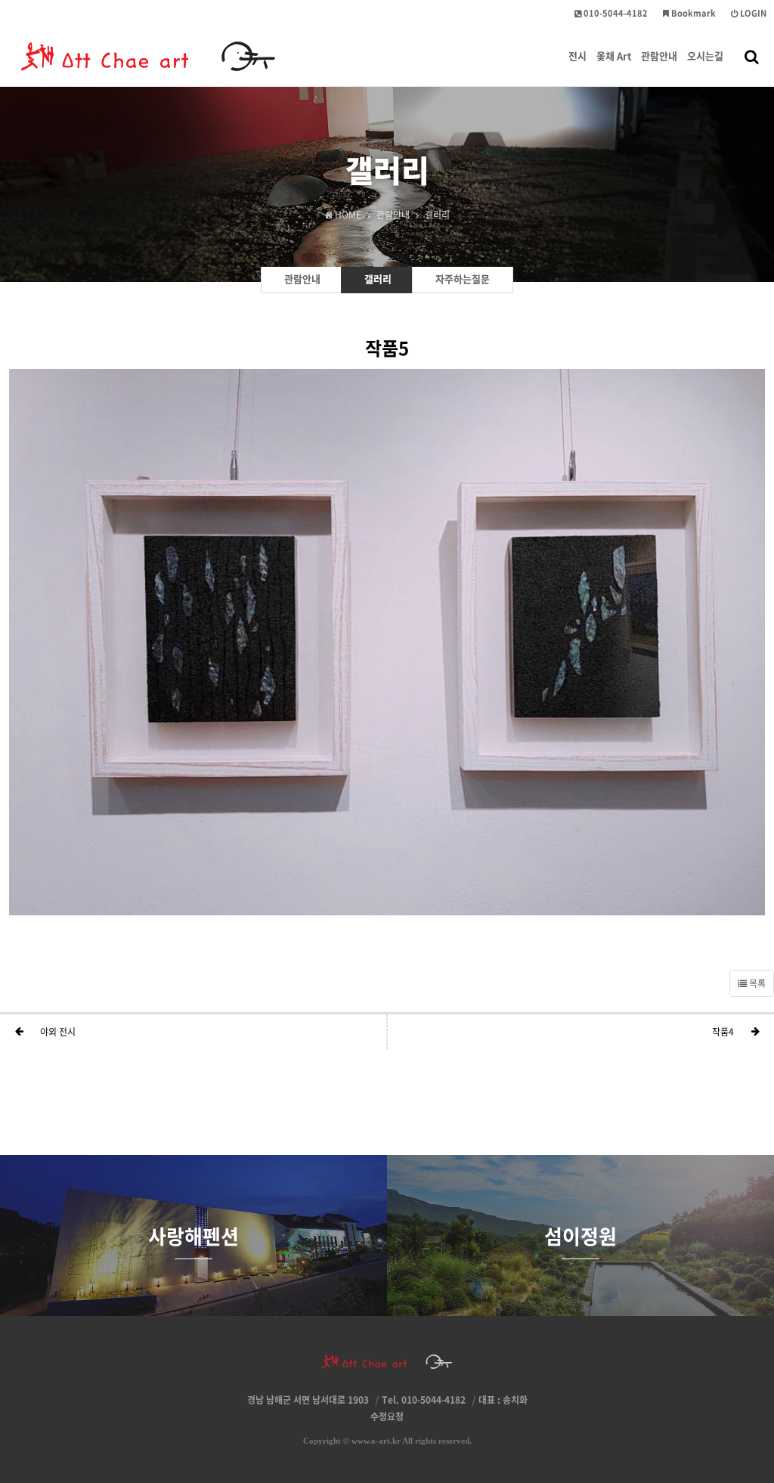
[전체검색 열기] (751, 56)
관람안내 (659, 55)
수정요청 (387, 1416)
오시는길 (705, 55)
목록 (756, 983)
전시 (577, 55)
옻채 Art (613, 55)
